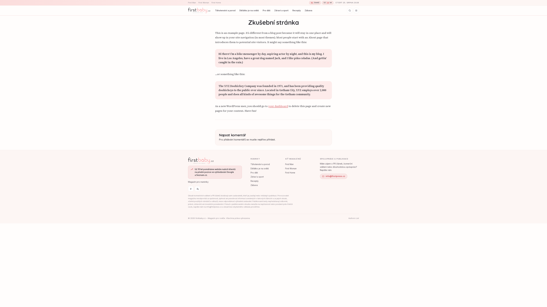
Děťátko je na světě (249, 10)
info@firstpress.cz (335, 176)
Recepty (296, 10)
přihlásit (271, 139)
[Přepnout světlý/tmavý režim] (356, 10)
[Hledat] (349, 10)
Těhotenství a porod (225, 10)
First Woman (203, 3)
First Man (192, 3)
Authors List (353, 218)
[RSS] (197, 188)
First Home (216, 3)
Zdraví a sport (281, 10)
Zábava (308, 10)
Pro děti (266, 10)
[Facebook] (190, 188)
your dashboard (278, 106)
